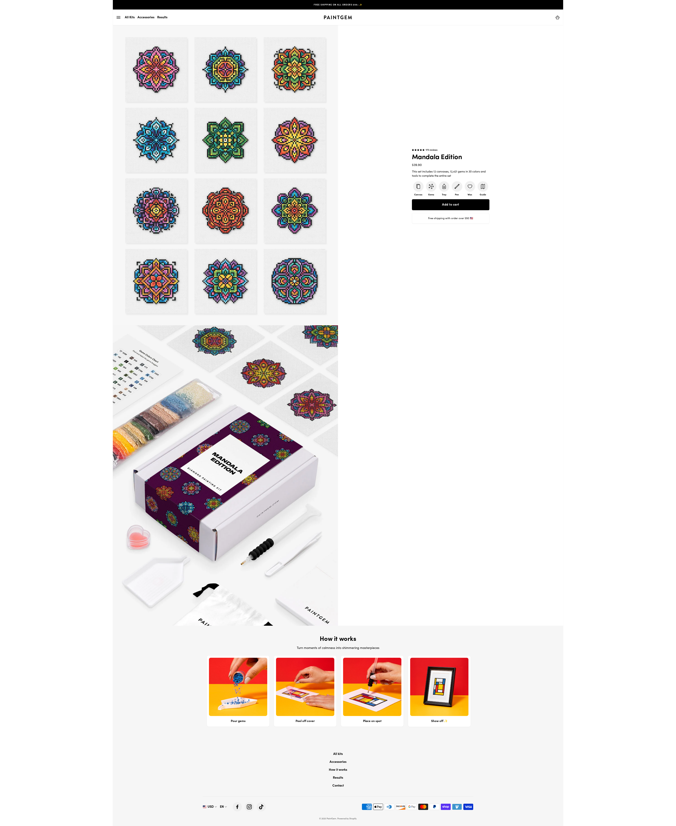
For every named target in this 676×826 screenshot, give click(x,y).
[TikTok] (261, 806)
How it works (338, 770)
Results (338, 777)
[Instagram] (249, 806)
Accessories (338, 762)
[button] (118, 17)
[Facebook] (237, 806)
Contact (338, 785)
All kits (338, 754)
